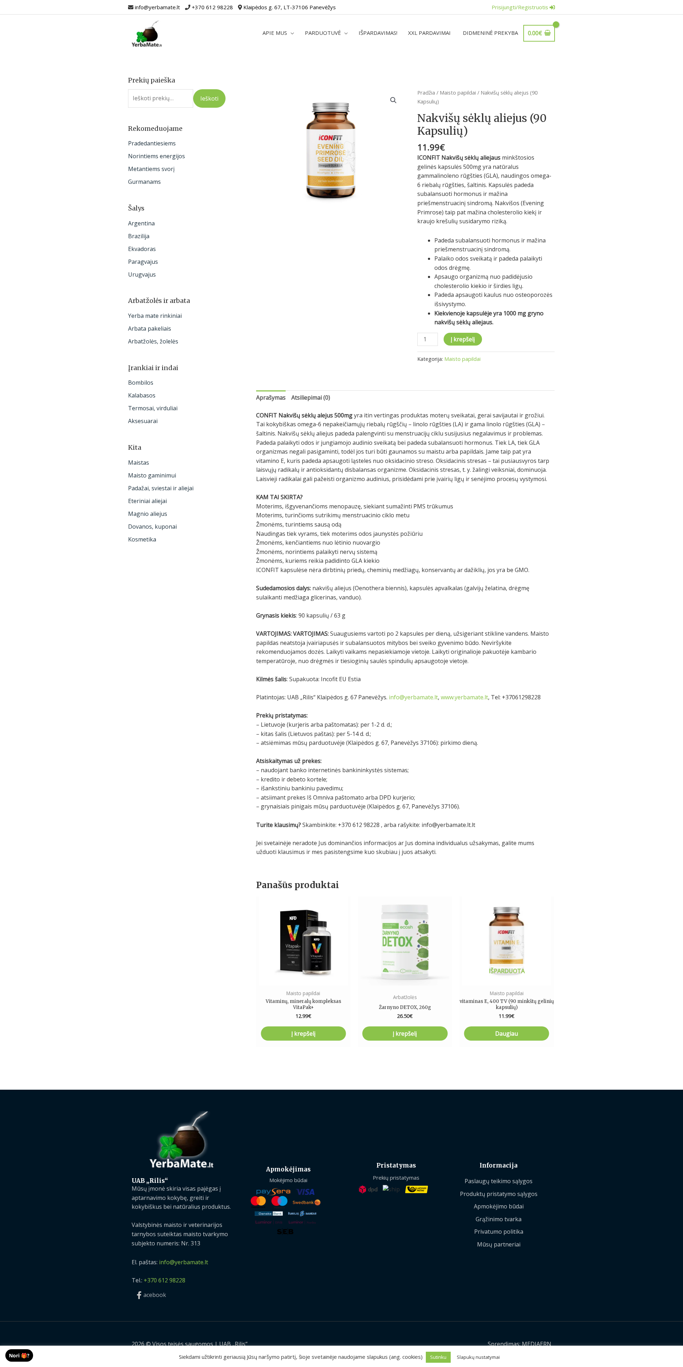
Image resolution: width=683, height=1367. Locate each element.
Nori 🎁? (19, 1355)
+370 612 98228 (212, 7)
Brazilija (138, 236)
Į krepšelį (463, 339)
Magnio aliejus (147, 514)
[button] (393, 100)
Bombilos (140, 382)
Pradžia (426, 92)
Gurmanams (144, 182)
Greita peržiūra (303, 978)
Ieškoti (209, 98)
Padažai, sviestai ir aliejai (161, 488)
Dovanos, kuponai (152, 526)
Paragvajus (143, 262)
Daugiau (506, 1033)
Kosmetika (142, 539)
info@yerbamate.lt (157, 7)
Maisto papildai (458, 92)
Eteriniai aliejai (147, 501)
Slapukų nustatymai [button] (478, 1357)
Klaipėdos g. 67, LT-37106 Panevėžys (289, 7)
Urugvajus (142, 274)
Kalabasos (141, 395)
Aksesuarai (143, 421)
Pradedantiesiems (152, 143)
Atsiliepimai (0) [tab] (310, 397)
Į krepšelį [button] (303, 1033)
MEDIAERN (536, 1344)
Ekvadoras (142, 249)
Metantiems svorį (151, 169)
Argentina (141, 223)
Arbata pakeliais (149, 328)
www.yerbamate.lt (464, 697)
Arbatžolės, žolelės (153, 341)
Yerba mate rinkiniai (155, 316)
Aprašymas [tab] (271, 397)
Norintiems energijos (156, 156)
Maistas (138, 462)
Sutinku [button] (438, 1357)
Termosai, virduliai (153, 408)
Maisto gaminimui (152, 475)
